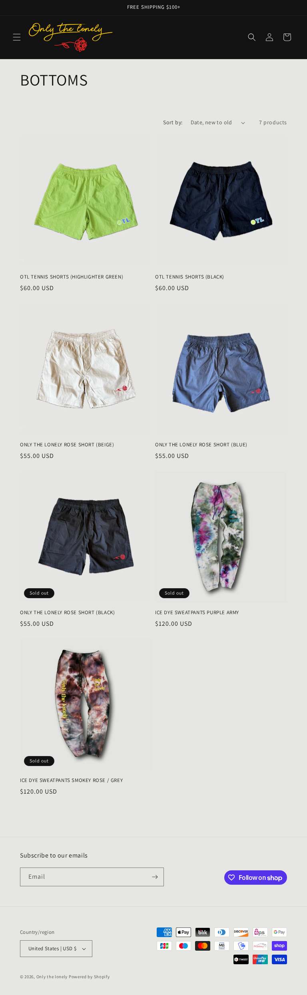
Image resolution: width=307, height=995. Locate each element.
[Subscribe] (154, 877)
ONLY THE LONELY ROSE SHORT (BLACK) (67, 612)
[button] (17, 37)
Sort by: (172, 122)
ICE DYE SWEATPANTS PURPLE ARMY (197, 612)
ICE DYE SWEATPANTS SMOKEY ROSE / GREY (71, 780)
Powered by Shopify (89, 976)
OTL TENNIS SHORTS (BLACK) (189, 277)
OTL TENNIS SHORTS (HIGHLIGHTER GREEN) (71, 277)
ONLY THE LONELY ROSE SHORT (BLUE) (201, 445)
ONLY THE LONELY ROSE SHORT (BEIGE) (67, 445)
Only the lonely (52, 976)
